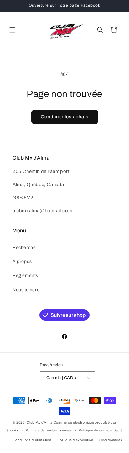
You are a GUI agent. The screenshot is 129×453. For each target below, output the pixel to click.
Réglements (25, 275)
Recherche (24, 247)
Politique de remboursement (49, 430)
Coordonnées (110, 440)
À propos (22, 261)
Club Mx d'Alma (40, 422)
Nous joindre (26, 290)
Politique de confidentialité (101, 430)
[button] (12, 30)
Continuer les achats (65, 116)
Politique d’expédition (75, 440)
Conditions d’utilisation (32, 440)
